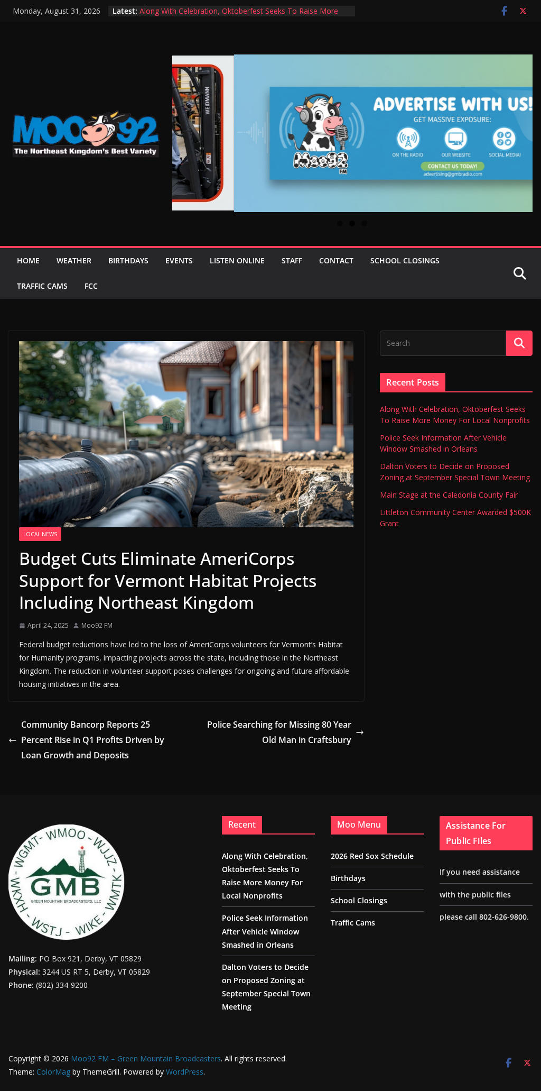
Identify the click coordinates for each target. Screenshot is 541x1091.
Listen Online (237, 260)
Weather (74, 260)
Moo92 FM (97, 625)
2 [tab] (352, 223)
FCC (91, 286)
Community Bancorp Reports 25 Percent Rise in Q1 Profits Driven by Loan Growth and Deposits (92, 740)
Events (179, 260)
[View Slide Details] (352, 133)
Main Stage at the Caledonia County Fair (449, 495)
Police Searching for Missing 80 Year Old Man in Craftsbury (279, 732)
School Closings (405, 260)
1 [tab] (340, 223)
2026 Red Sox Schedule (372, 856)
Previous (184, 126)
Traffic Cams (42, 286)
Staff (292, 260)
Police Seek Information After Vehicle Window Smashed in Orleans (265, 931)
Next (520, 127)
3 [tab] (364, 223)
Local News (40, 534)
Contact (336, 260)
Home (28, 260)
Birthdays (128, 260)
